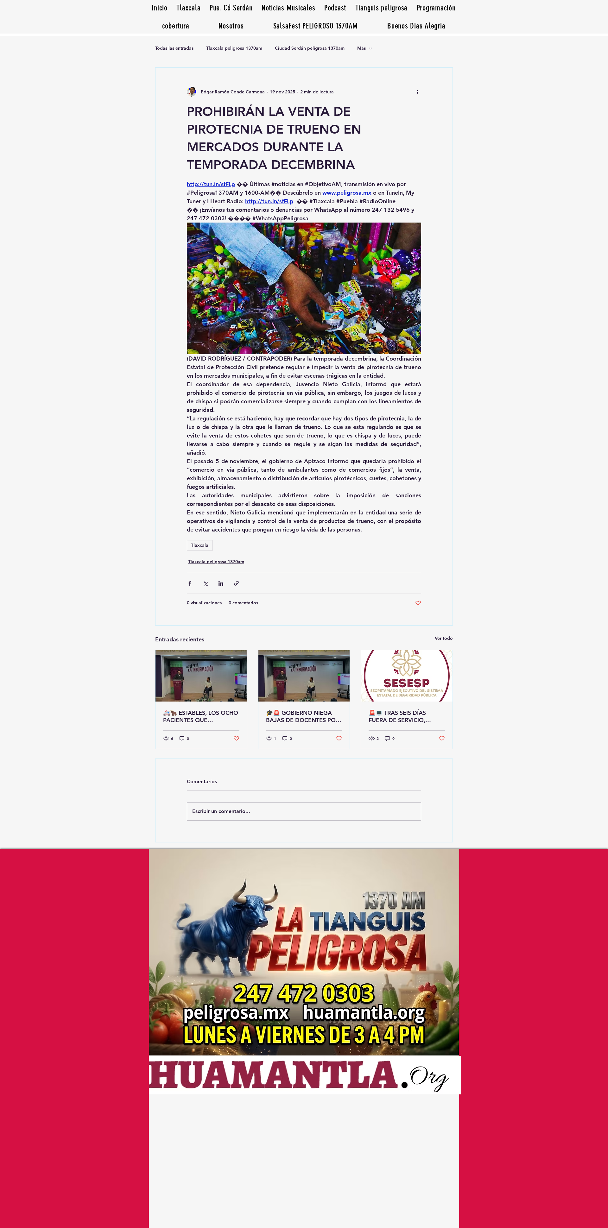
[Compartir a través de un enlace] (236, 583)
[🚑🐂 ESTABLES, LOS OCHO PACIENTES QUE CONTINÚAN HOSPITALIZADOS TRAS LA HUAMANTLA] (201, 676)
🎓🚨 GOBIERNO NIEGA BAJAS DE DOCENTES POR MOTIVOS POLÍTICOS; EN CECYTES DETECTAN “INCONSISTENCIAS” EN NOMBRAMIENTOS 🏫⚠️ (302, 716)
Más (361, 48)
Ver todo (444, 638)
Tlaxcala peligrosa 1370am (234, 48)
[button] (416, 26)
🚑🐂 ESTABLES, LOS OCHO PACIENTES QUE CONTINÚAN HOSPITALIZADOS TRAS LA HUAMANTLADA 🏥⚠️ (200, 716)
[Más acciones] (417, 92)
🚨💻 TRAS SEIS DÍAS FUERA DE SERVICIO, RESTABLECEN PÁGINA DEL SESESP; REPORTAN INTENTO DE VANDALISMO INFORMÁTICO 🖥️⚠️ (406, 716)
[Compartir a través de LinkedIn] (221, 583)
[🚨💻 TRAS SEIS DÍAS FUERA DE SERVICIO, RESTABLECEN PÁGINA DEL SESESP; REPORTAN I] (407, 676)
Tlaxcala (199, 545)
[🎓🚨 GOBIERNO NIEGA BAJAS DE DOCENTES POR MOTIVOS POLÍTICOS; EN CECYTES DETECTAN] (304, 676)
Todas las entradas (174, 48)
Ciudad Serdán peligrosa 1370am (310, 48)
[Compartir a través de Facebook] (190, 583)
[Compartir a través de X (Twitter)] (205, 583)
